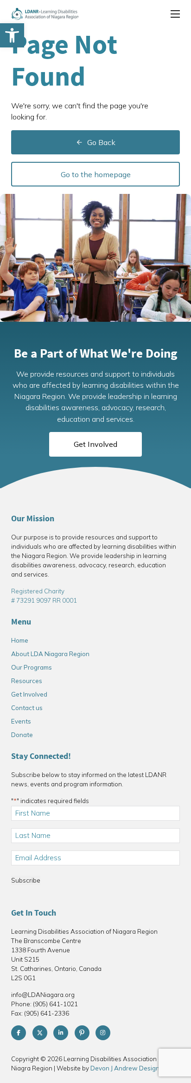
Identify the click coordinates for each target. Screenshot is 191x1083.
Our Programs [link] (31, 667)
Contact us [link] (27, 707)
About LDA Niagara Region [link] (50, 654)
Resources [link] (26, 680)
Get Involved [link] (95, 444)
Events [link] (21, 721)
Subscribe (25, 880)
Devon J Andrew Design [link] (124, 1068)
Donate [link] (22, 734)
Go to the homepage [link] (96, 174)
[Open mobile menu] (175, 14)
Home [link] (19, 640)
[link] (12, 35)
